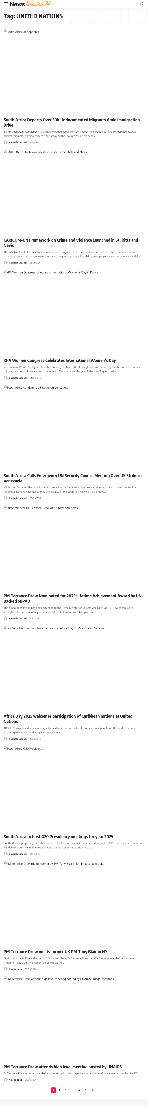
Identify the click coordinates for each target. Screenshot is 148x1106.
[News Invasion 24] (30, 4)
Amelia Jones (15, 969)
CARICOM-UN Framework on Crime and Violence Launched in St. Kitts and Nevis (71, 242)
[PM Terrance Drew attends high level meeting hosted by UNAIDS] (74, 1018)
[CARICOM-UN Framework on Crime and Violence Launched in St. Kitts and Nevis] (74, 192)
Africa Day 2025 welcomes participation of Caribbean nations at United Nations (68, 718)
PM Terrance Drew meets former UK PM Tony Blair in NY (55, 951)
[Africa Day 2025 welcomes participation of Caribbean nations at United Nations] (74, 668)
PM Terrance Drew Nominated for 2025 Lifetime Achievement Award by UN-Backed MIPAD (73, 598)
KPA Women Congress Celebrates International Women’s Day (61, 360)
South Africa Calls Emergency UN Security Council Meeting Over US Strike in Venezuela (73, 478)
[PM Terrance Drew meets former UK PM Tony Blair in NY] (74, 903)
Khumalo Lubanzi (18, 142)
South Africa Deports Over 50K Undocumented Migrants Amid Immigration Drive (72, 122)
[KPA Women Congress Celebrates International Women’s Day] (74, 312)
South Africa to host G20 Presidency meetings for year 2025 (58, 836)
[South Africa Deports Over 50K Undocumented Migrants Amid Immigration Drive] (74, 71)
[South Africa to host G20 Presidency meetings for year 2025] (74, 788)
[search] (141, 4)
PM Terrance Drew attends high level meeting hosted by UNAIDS (63, 1066)
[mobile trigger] (7, 4)
